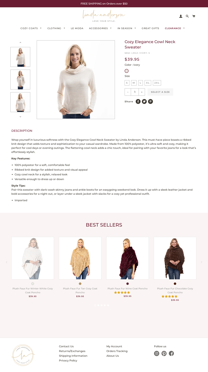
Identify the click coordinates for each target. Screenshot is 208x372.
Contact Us (66, 346)
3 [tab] (101, 305)
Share (129, 101)
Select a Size (160, 92)
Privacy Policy (68, 360)
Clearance (173, 28)
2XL (157, 82)
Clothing (54, 28)
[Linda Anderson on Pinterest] (164, 355)
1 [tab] (95, 305)
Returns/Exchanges (72, 351)
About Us (112, 355)
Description (21, 131)
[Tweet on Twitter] (145, 101)
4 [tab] (104, 305)
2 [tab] (98, 305)
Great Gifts (150, 28)
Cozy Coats (29, 28)
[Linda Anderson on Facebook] (171, 355)
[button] (122, 292)
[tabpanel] (30, 271)
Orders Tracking (117, 351)
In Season (125, 28)
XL (148, 82)
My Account (114, 346)
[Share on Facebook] (139, 101)
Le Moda (77, 28)
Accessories (99, 28)
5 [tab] (108, 305)
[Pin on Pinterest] (151, 101)
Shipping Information (73, 355)
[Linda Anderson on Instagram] (156, 355)
